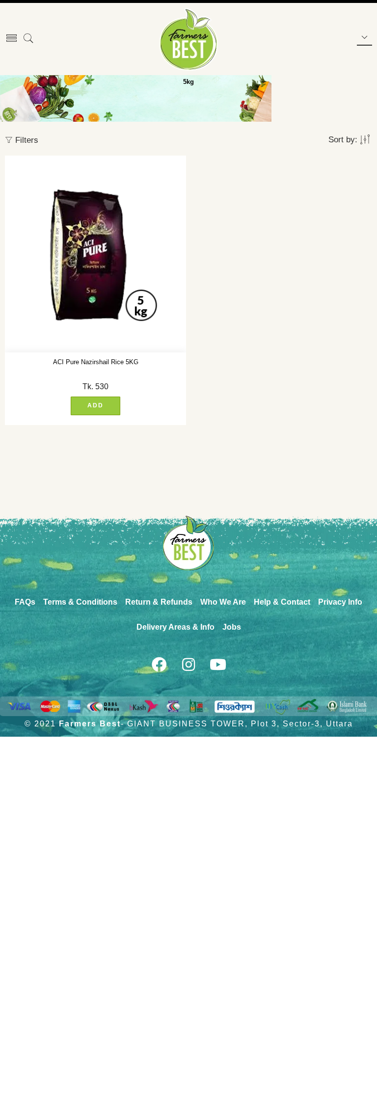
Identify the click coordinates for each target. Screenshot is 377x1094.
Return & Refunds (158, 602)
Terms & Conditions (80, 602)
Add (95, 405)
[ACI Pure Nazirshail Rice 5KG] (95, 254)
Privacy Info (340, 602)
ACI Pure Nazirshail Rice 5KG (95, 362)
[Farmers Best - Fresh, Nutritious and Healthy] (188, 39)
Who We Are (223, 602)
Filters (25, 140)
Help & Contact (282, 602)
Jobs (231, 627)
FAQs (25, 602)
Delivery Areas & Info (175, 627)
